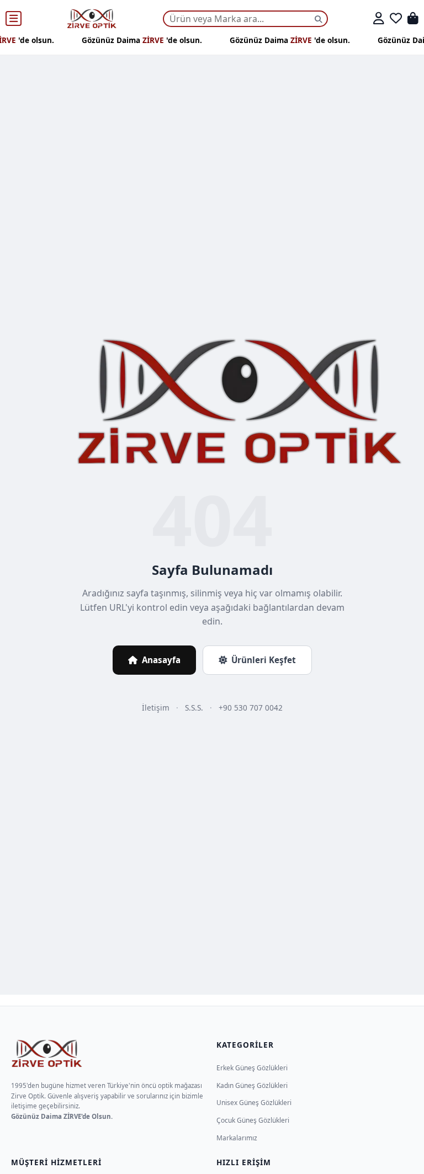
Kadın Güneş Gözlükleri (252, 1085)
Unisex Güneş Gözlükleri (254, 1102)
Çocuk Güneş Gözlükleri (252, 1120)
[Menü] (14, 18)
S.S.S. (194, 707)
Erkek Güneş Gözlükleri (252, 1067)
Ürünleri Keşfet (263, 659)
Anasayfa (161, 659)
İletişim (155, 707)
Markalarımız (236, 1138)
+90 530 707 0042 (251, 707)
